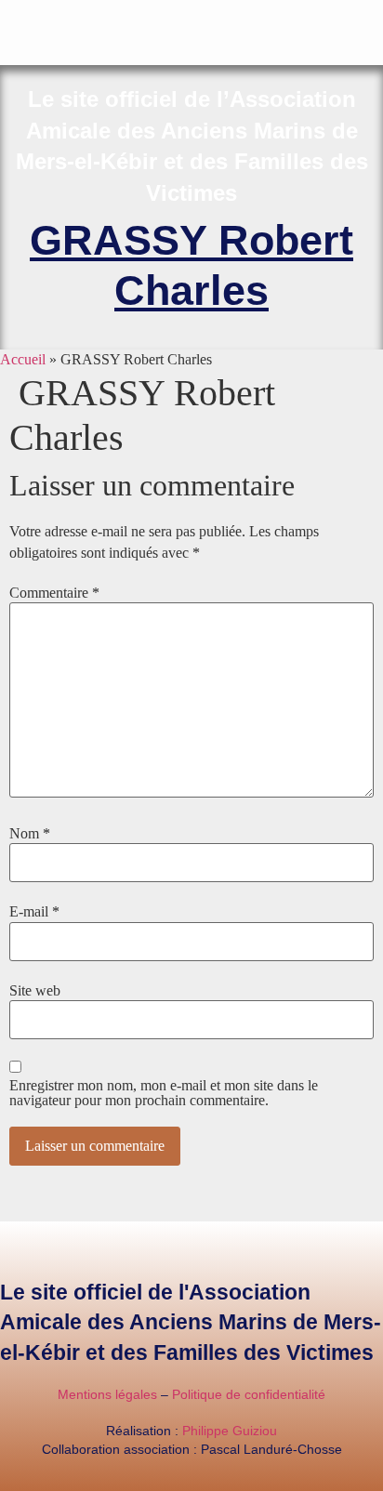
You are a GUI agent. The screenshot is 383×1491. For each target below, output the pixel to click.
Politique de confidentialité (248, 1394)
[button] (370, 15)
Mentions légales (107, 1394)
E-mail (34, 911)
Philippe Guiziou (229, 1430)
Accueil (23, 359)
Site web (34, 990)
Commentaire (54, 593)
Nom (29, 833)
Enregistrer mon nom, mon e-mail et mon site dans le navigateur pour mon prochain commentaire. (163, 1093)
